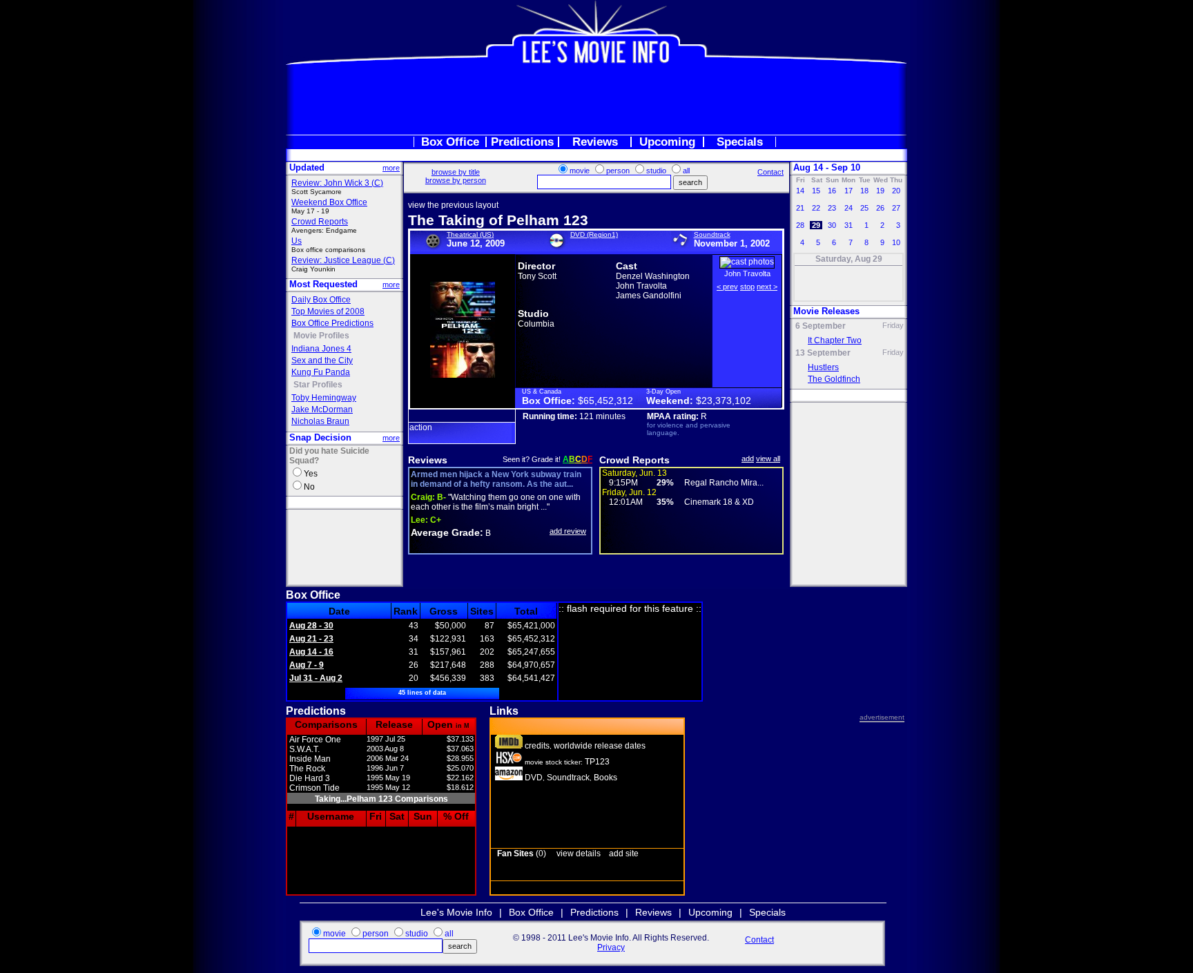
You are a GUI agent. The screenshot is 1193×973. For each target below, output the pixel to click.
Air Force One (315, 739)
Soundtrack (712, 234)
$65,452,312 (605, 400)
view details (578, 853)
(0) (521, 853)
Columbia (536, 324)
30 (832, 225)
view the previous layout (453, 205)
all (686, 170)
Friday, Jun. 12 (629, 492)
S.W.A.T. (304, 749)
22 (816, 208)
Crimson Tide (314, 788)
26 (880, 208)
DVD (534, 777)
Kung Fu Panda (320, 372)
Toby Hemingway (323, 398)
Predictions (522, 141)
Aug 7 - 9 (306, 665)
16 (832, 190)
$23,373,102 (723, 400)
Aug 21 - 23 (311, 639)
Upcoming (667, 141)
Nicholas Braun (320, 421)
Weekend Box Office (329, 202)
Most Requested (323, 284)
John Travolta (641, 286)
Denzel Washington (653, 276)
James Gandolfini (648, 295)
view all (768, 458)
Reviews (595, 141)
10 (896, 242)
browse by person (455, 180)
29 (816, 225)
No (309, 487)
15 (816, 190)
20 (896, 190)
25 (864, 208)
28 (800, 225)
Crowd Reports (319, 222)
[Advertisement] (596, 99)
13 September (823, 353)
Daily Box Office (321, 300)
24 (848, 208)
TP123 (597, 762)
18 (864, 190)
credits (537, 746)
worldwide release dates (600, 746)
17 (848, 190)
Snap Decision (320, 437)
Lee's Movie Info (456, 912)
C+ (426, 520)
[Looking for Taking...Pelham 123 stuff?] (509, 777)
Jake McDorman (322, 409)
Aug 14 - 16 (311, 652)
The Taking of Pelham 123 (498, 220)
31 (848, 225)
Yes (311, 474)
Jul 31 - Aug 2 (315, 678)
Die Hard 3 (309, 778)
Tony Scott (537, 276)
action (420, 427)
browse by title (455, 172)
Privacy (611, 947)
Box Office (450, 141)
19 (880, 190)
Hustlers (823, 367)
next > (767, 286)
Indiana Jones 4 (321, 349)
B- (428, 497)
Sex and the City (322, 360)
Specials (740, 141)
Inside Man (310, 759)
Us (296, 241)
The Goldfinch (834, 379)
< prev (727, 286)
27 (896, 208)
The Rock (307, 768)
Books (605, 777)
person (618, 170)
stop (747, 286)
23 (832, 208)
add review (568, 531)
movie (580, 170)
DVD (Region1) (594, 234)
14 (800, 190)
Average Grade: (447, 532)
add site (624, 853)
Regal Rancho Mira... (724, 483)
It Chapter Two (835, 340)
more (391, 168)
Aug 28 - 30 (311, 625)
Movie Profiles (321, 335)
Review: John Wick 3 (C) (337, 183)
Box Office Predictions (332, 323)
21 (800, 208)
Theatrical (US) (470, 234)
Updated (306, 167)
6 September (820, 326)
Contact (770, 172)
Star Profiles (317, 384)
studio (656, 170)
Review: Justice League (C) (343, 260)
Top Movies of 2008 (328, 311)
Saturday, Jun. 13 (634, 473)
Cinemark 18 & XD (719, 502)
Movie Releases (826, 311)
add (747, 458)
